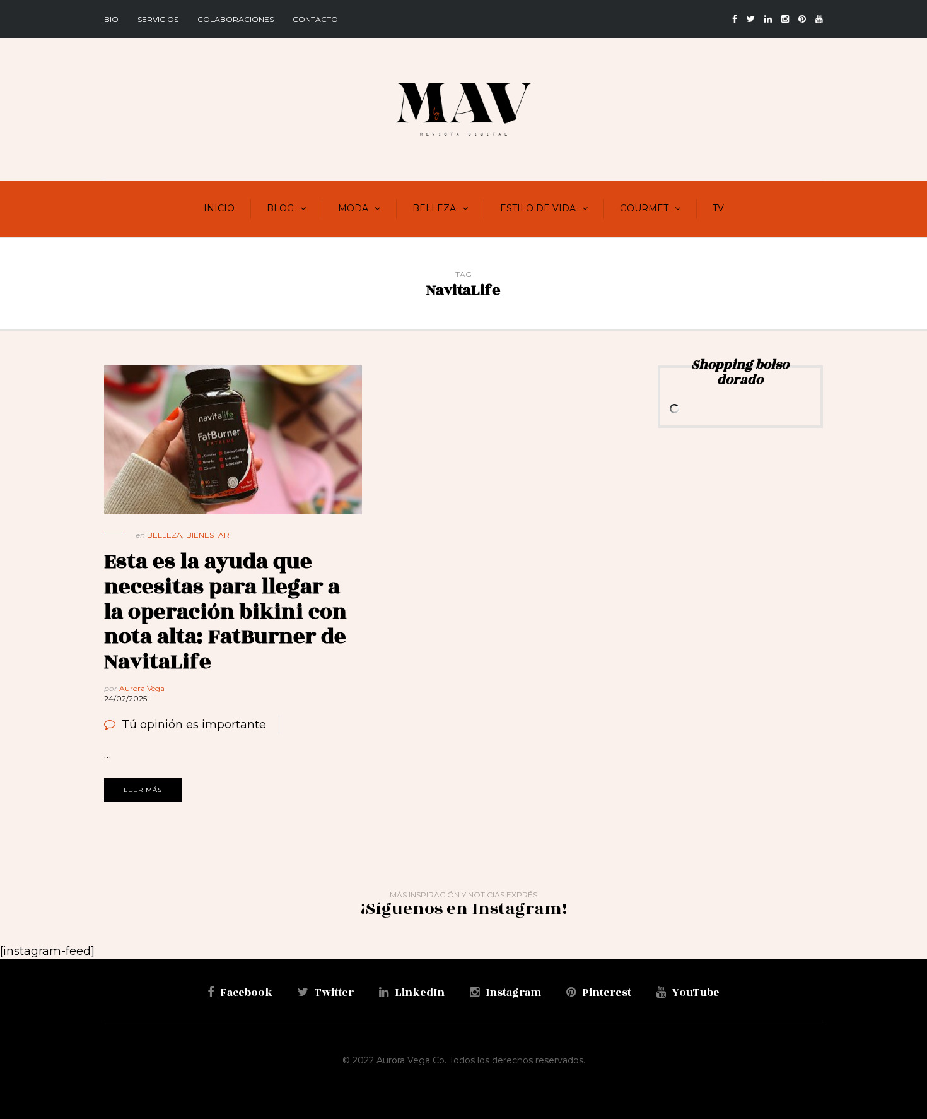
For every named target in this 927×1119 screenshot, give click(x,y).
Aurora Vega (142, 688)
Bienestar (208, 535)
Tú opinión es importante (194, 724)
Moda (353, 208)
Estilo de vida (538, 208)
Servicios (157, 19)
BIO (111, 19)
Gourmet (644, 208)
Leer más (143, 790)
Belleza (434, 208)
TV (718, 208)
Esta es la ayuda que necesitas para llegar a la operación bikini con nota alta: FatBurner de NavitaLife (225, 611)
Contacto (315, 19)
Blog (280, 208)
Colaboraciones (235, 19)
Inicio (219, 208)
